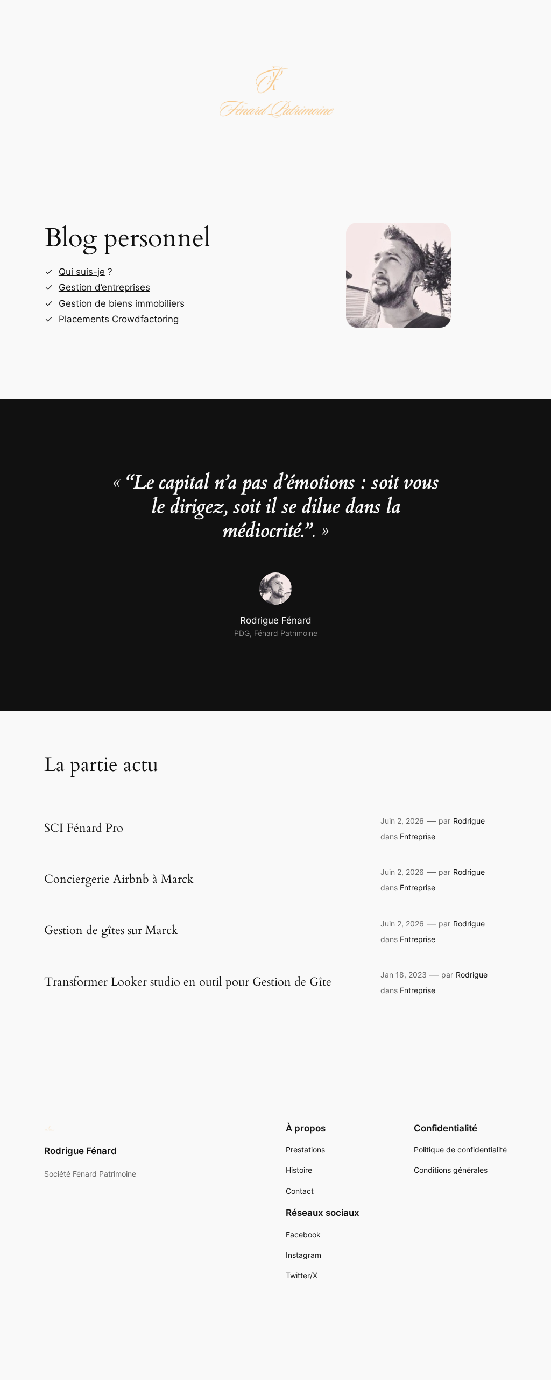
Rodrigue (469, 820)
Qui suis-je (82, 271)
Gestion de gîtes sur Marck (111, 930)
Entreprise (417, 836)
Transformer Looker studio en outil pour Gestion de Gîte (187, 982)
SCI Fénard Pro (83, 828)
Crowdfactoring (145, 319)
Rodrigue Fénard (80, 1150)
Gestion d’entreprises (104, 287)
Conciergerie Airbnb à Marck (119, 879)
